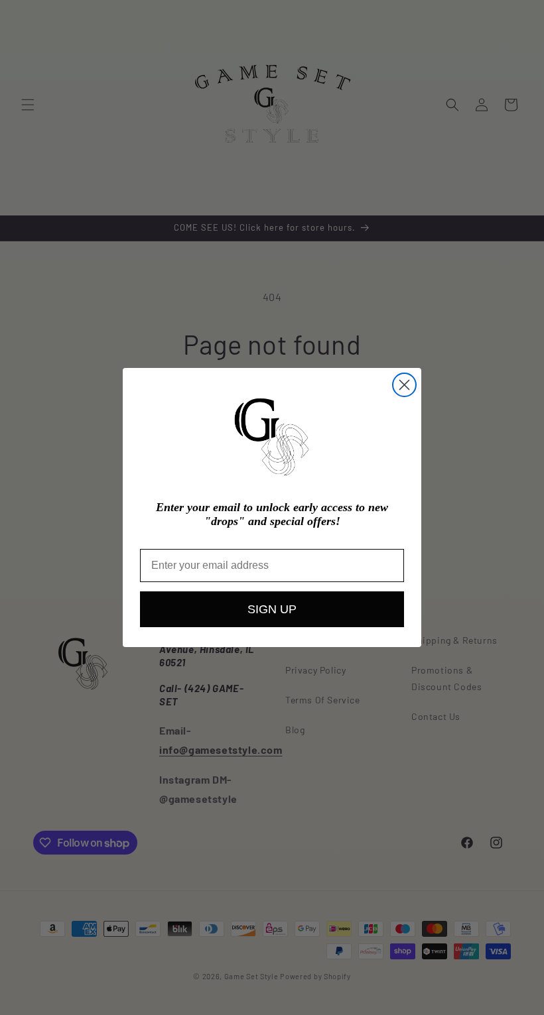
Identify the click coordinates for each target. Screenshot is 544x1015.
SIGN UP (272, 609)
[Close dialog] (404, 384)
